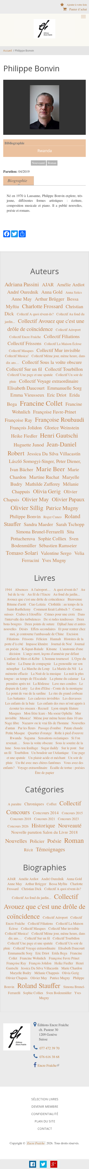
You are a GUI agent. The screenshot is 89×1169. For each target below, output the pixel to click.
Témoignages (50, 849)
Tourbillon (21, 752)
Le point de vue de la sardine (26, 693)
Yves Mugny (54, 560)
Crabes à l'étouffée (28, 614)
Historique (43, 825)
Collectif (70, 803)
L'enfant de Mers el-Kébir (22, 658)
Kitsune (51, 648)
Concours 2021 (44, 818)
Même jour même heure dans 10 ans (58, 718)
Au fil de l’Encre (38, 594)
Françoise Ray (18, 420)
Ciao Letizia (37, 604)
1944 (8, 589)
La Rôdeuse (41, 683)
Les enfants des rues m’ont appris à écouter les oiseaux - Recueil (47, 705)
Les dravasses (72, 698)
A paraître (14, 804)
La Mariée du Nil (64, 668)
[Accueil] (44, 28)
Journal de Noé (61, 643)
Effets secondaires (43, 629)
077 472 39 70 (48, 1048)
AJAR (48, 284)
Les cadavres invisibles (44, 698)
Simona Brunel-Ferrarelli (40, 531)
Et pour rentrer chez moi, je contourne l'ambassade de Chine (48, 631)
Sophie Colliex (52, 538)
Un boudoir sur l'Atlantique (50, 752)
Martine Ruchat (44, 477)
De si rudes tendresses (59, 619)
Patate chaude (73, 728)
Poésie (54, 840)
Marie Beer (50, 469)
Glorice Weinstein (61, 427)
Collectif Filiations (62, 336)
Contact (45, 1128)
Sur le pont (68, 747)
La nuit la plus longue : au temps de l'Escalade (44, 676)
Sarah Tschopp (70, 524)
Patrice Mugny (62, 507)
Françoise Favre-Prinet (54, 411)
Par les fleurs (26, 728)
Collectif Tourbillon (64, 369)
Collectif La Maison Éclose (62, 343)
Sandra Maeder (38, 524)
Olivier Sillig (27, 507)
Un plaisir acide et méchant (46, 757)
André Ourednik (22, 291)
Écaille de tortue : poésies (67, 767)
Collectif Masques (21, 350)
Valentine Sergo (56, 553)
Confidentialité (44, 1113)
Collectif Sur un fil (24, 369)
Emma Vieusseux (27, 394)
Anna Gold (51, 291)
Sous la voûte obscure (38, 742)
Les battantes (16, 698)
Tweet (43, 1164)
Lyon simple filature (64, 708)
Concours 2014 (46, 812)
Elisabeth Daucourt (25, 387)
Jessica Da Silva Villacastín (53, 453)
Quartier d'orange (40, 733)
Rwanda (44, 150)
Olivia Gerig (47, 491)
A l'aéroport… (41, 589)
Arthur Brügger (49, 298)
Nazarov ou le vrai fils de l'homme (45, 723)
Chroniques (34, 803)
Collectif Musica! (17, 355)
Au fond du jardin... (66, 594)
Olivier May (35, 499)
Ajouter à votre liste (77, 4)
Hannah (55, 639)
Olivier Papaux (68, 499)
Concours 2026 (18, 826)
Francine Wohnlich (33, 958)
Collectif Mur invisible (58, 350)
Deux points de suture (39, 624)
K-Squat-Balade (32, 648)
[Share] (22, 233)
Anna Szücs (73, 292)
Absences (21, 589)
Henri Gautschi (59, 435)
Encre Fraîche (47, 1065)
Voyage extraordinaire (32, 767)
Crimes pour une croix (59, 614)
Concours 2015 (72, 813)
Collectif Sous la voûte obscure (52, 362)
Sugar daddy (49, 747)
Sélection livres (44, 1099)
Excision (72, 634)
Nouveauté (38, 163)
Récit (28, 849)
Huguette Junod (29, 444)
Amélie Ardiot (70, 284)
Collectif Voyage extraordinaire (48, 381)
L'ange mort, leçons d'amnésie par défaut (51, 653)
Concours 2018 (20, 818)
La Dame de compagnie (34, 663)
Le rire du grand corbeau (66, 693)
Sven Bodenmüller (59, 992)
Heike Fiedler (24, 435)
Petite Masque (15, 733)
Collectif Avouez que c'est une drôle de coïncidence (44, 906)
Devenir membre (44, 1106)
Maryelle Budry (20, 972)
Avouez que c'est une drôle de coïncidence (36, 599)
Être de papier (44, 772)
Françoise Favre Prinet (64, 958)
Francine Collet (41, 403)
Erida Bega (59, 953)
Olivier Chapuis (16, 977)
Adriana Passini (22, 284)
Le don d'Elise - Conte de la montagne (56, 688)
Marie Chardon (71, 967)
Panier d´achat (78, 9)
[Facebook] (6, 233)
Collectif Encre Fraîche (25, 336)
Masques (15, 713)
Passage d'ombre (49, 728)
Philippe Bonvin (25, 516)
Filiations (13, 639)
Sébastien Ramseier (58, 545)
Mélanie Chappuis (46, 972)
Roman (52, 163)
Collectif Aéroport (68, 329)
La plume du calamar (64, 678)
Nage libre (12, 723)
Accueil (7, 50)
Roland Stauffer (38, 985)
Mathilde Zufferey (42, 483)
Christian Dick (31, 888)
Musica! (25, 718)
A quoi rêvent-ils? (66, 589)
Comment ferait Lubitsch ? (52, 609)
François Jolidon (26, 427)
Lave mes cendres (64, 683)
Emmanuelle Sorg (64, 387)
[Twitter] (14, 233)
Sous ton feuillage (26, 747)
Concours (18, 812)
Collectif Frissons (24, 343)
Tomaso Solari (22, 552)
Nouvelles (16, 840)
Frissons (27, 639)
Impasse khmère (37, 643)
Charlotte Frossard (42, 305)
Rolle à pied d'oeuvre (69, 733)
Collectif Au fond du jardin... (31, 897)
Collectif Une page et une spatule (30, 374)
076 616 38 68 (48, 1056)
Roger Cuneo (52, 516)
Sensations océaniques (53, 738)
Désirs (23, 629)
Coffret (51, 804)
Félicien (41, 639)
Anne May (21, 298)
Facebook (32, 1164)
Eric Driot (56, 394)
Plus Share (53, 1164)
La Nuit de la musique (46, 673)
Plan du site (45, 1121)
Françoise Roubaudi (59, 419)
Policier (37, 841)
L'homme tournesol (55, 658)
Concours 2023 (68, 818)
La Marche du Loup (35, 668)
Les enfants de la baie (20, 703)
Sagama (29, 738)
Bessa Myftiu (58, 883)
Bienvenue (75, 599)
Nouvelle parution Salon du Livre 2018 (44, 832)
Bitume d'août (16, 604)
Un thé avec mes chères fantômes (38, 762)
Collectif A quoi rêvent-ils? (35, 314)
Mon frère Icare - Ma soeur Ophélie (48, 713)
